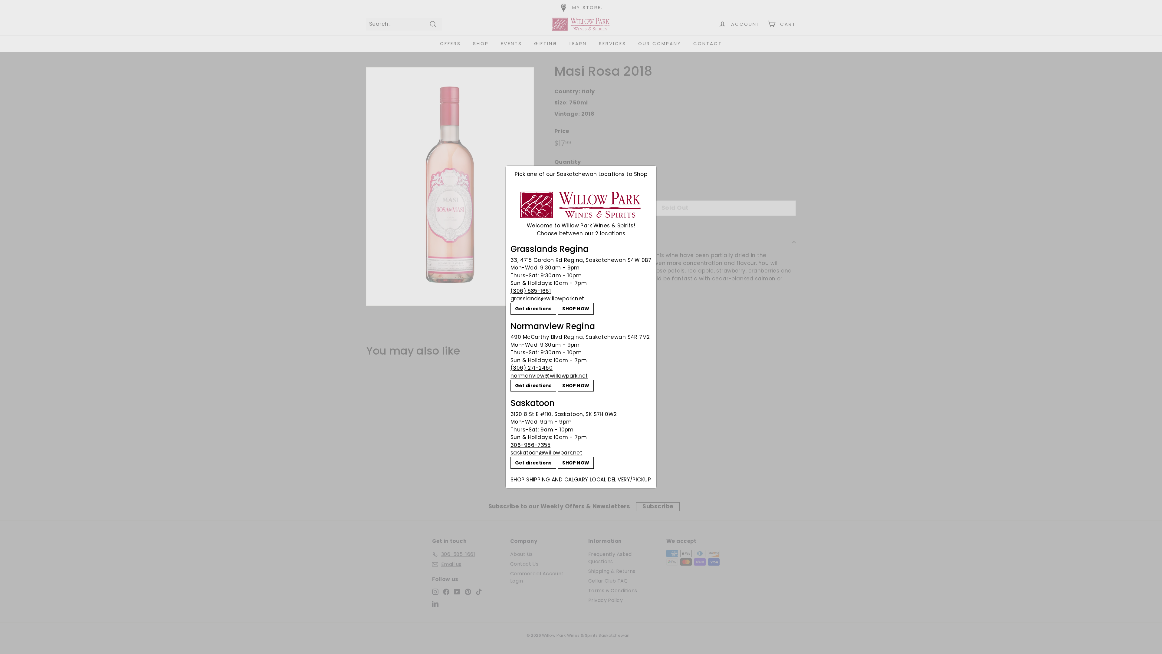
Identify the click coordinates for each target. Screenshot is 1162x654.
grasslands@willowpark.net (547, 298)
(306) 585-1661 (530, 291)
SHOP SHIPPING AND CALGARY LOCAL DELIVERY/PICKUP (580, 479)
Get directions (533, 309)
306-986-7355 (530, 445)
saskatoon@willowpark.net (546, 452)
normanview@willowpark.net (549, 375)
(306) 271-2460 (531, 368)
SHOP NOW (575, 309)
